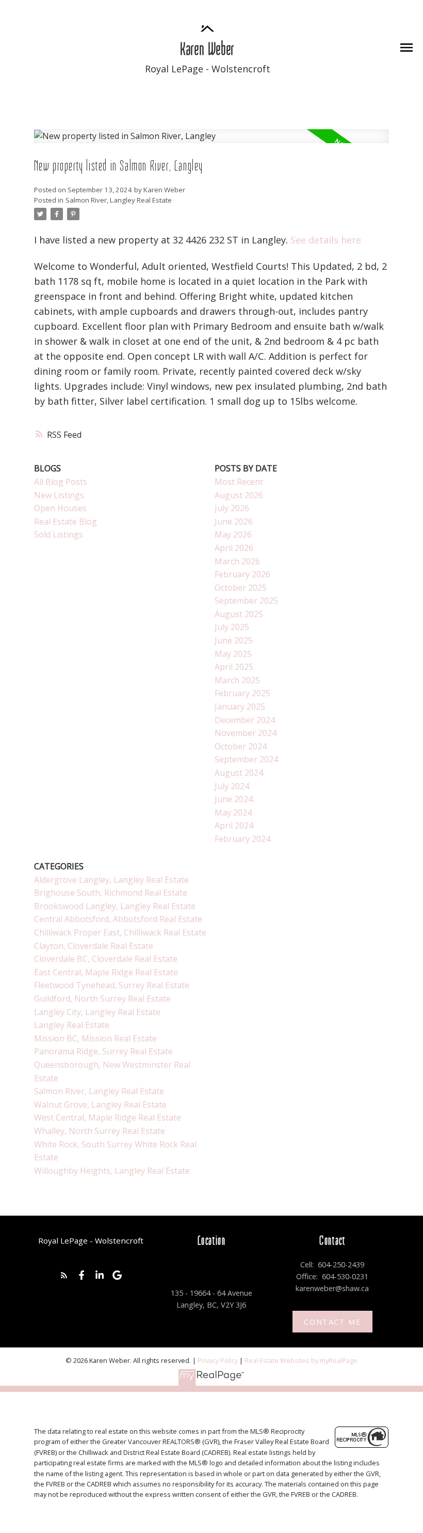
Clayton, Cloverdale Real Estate (93, 946)
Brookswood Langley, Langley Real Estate (115, 906)
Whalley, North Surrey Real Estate (99, 1131)
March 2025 (237, 680)
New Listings (59, 495)
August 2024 (239, 772)
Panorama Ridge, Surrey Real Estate (103, 1051)
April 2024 (234, 825)
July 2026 (232, 508)
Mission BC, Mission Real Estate (95, 1038)
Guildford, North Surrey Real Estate (102, 998)
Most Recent (239, 481)
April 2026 (234, 548)
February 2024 (242, 839)
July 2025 (232, 627)
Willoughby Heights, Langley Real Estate (112, 1170)
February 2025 (242, 693)
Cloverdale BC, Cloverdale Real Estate (105, 958)
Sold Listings (58, 534)
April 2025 (234, 666)
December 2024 (245, 720)
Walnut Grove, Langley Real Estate (100, 1104)
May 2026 (233, 534)
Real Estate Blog (65, 521)
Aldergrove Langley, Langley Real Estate (111, 879)
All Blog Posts (60, 481)
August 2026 (239, 495)
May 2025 (233, 654)
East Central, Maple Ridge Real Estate (106, 972)
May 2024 (233, 812)
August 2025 (239, 614)
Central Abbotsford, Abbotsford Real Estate (118, 919)
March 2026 (237, 561)
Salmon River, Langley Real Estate (119, 200)
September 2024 (246, 759)
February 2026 (242, 574)
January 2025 (240, 706)
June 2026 (234, 521)
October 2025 (241, 587)
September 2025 (246, 600)
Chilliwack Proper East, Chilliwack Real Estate (120, 932)
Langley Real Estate (71, 1025)
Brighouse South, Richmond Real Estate (110, 892)
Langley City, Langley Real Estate (97, 1012)
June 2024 (234, 799)
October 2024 (241, 746)
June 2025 (234, 640)
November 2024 (245, 733)
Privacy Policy (218, 1360)
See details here (325, 240)
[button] (64, 1275)
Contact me (332, 1321)
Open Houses (60, 508)
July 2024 (232, 786)
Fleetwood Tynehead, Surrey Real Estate (111, 985)
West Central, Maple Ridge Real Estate (107, 1117)
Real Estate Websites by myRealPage (301, 1360)
